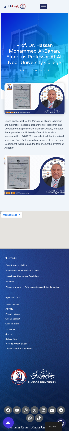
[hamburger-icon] (43, 6)
